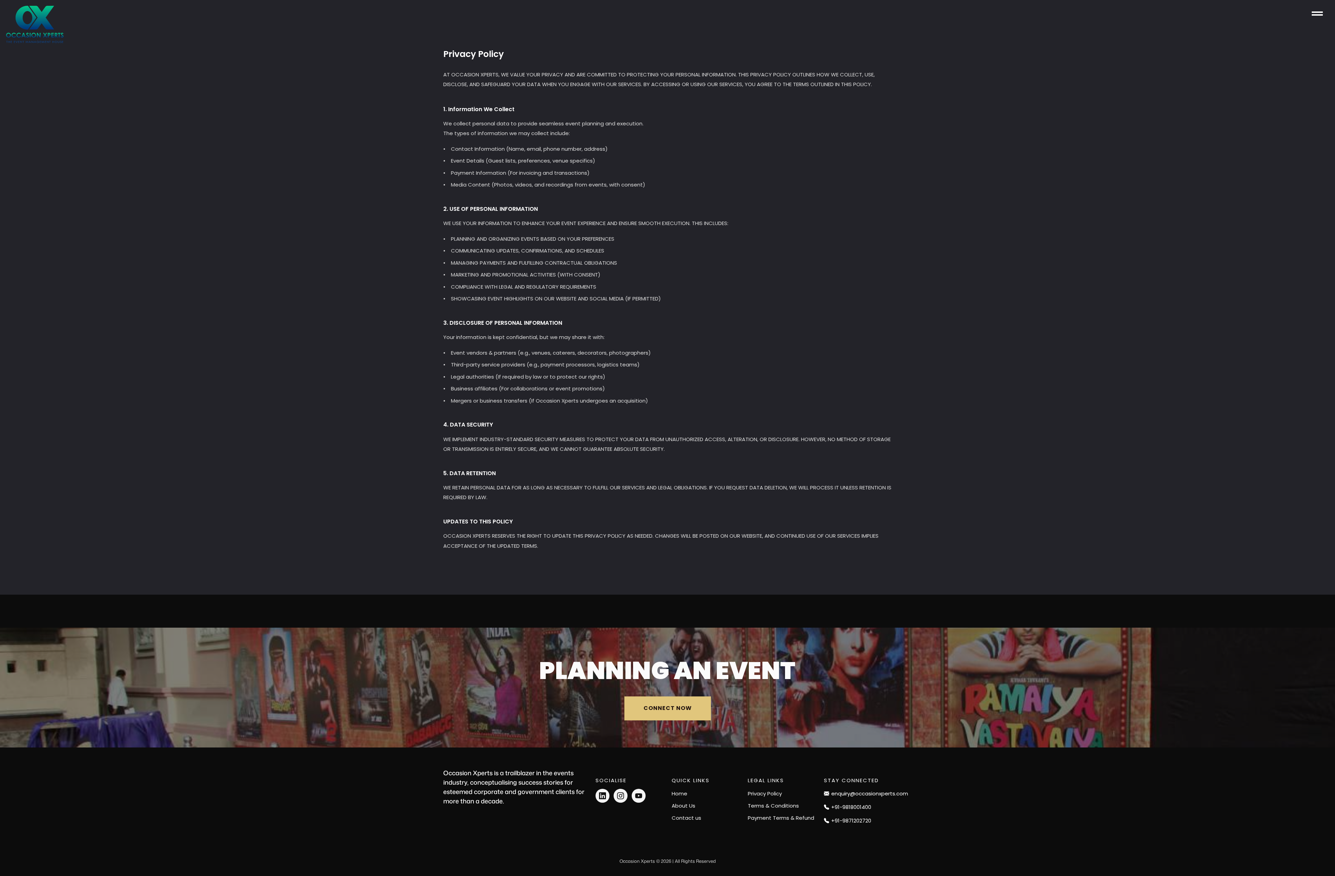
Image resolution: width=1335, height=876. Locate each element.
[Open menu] (1317, 13)
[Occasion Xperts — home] (34, 24)
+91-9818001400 (851, 807)
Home (679, 793)
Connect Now (668, 708)
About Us (683, 805)
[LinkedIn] (602, 796)
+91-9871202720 (851, 820)
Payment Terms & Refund (781, 817)
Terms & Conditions (773, 805)
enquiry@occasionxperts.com (861, 793)
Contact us (686, 817)
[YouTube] (639, 796)
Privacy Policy (765, 793)
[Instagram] (621, 796)
